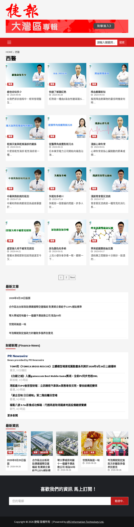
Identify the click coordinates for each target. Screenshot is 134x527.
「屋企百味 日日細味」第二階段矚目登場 (33, 395)
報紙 (10, 452)
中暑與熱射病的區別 (18, 196)
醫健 (10, 84)
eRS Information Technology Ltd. (85, 521)
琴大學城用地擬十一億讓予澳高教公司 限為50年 (35, 315)
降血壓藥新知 (98, 91)
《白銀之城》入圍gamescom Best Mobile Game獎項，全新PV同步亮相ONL (54, 376)
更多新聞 (12, 415)
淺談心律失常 (98, 144)
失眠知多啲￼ (56, 196)
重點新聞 (44, 452)
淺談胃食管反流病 (100, 196)
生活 (86, 452)
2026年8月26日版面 (19, 298)
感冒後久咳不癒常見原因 (20, 248)
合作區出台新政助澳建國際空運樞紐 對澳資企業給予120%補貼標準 (45, 306)
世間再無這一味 (17, 324)
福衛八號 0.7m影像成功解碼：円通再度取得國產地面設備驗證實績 (48, 405)
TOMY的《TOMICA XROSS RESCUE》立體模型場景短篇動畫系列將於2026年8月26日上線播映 (63, 366)
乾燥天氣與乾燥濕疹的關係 (21, 144)
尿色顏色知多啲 (57, 248)
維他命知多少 (14, 91)
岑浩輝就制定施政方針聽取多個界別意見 (31, 333)
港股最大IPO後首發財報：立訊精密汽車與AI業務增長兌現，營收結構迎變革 (53, 385)
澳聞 (35, 452)
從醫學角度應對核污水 (61, 144)
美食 (92, 452)
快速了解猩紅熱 (57, 91)
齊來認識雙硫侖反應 (102, 248)
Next (72, 277)
